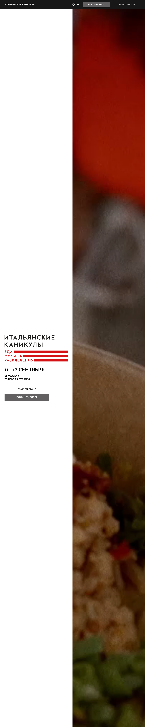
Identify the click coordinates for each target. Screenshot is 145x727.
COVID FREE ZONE (127, 4)
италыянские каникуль (20, 4)
